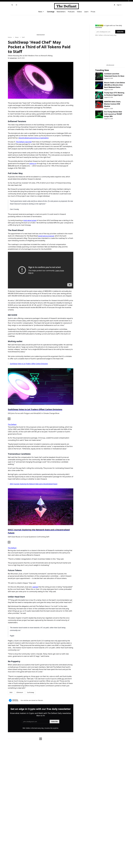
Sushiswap (30, 692)
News (40, 12)
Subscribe (54, 721)
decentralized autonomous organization (34, 138)
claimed (35, 587)
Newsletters (61, 12)
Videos (79, 12)
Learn (86, 12)
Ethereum (20, 692)
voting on (32, 163)
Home (10, 37)
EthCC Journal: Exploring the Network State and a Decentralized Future (33, 484)
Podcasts (71, 12)
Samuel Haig (13, 58)
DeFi (23, 37)
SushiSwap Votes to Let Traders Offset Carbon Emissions (29, 364)
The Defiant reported (24, 142)
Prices (93, 12)
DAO (11, 692)
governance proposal (46, 236)
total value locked (29, 220)
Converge (50, 12)
